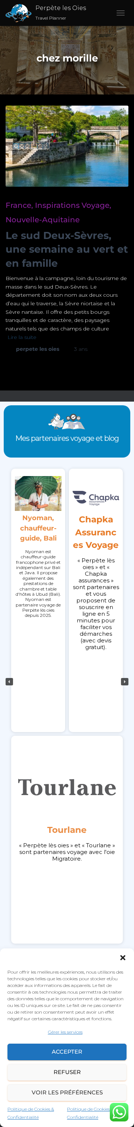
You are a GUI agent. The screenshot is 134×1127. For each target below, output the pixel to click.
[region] (67, 682)
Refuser (67, 1072)
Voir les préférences (67, 1092)
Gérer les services (65, 1032)
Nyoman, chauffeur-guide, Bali (38, 527)
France (18, 205)
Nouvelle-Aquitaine (43, 219)
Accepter (67, 1051)
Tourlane (67, 830)
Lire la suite (21, 337)
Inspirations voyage (72, 205)
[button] (123, 957)
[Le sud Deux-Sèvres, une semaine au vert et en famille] (67, 146)
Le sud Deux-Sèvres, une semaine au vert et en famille (67, 249)
